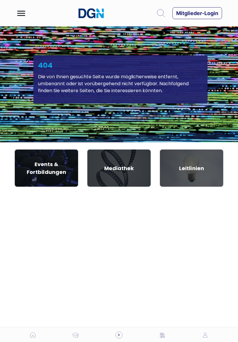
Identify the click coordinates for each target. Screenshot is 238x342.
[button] (21, 13)
